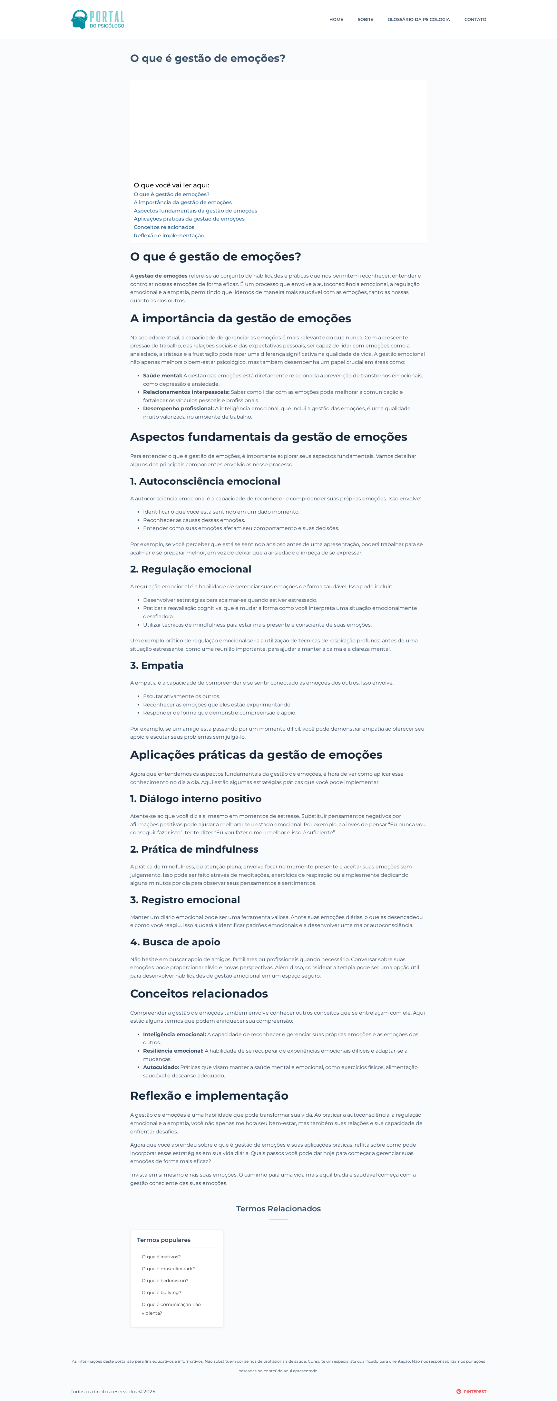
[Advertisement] (277, 132)
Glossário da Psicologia (419, 19)
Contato (475, 19)
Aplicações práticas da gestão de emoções (189, 219)
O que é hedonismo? (165, 1280)
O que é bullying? (161, 1292)
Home (336, 19)
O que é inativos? (161, 1257)
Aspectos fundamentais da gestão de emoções (195, 211)
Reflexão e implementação (169, 235)
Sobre (365, 19)
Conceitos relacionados (164, 227)
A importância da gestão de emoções (183, 202)
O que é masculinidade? (169, 1269)
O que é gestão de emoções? (172, 194)
